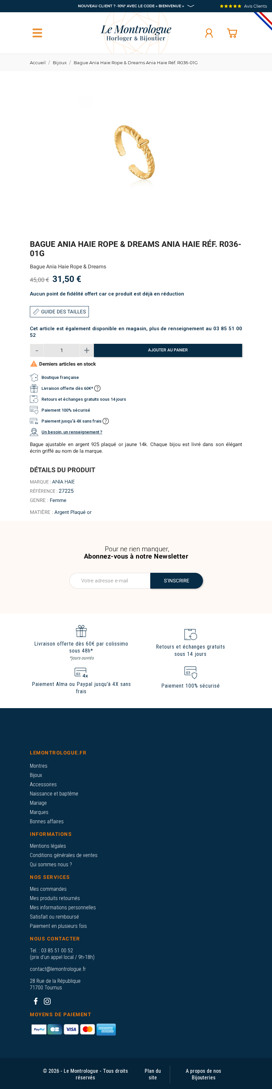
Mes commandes (48, 889)
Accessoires (43, 784)
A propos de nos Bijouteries (203, 1074)
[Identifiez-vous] (209, 33)
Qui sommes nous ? (51, 864)
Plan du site (153, 1074)
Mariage (38, 803)
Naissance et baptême (54, 794)
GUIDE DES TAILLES (63, 312)
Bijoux (36, 775)
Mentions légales (48, 846)
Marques (39, 812)
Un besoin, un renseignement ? (71, 432)
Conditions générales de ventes (64, 855)
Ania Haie (63, 482)
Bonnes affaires (47, 821)
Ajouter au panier (168, 350)
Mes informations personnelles (63, 907)
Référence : (43, 491)
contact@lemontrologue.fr (58, 969)
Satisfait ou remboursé (54, 917)
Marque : (40, 481)
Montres (38, 766)
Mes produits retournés (55, 898)
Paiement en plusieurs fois (58, 926)
